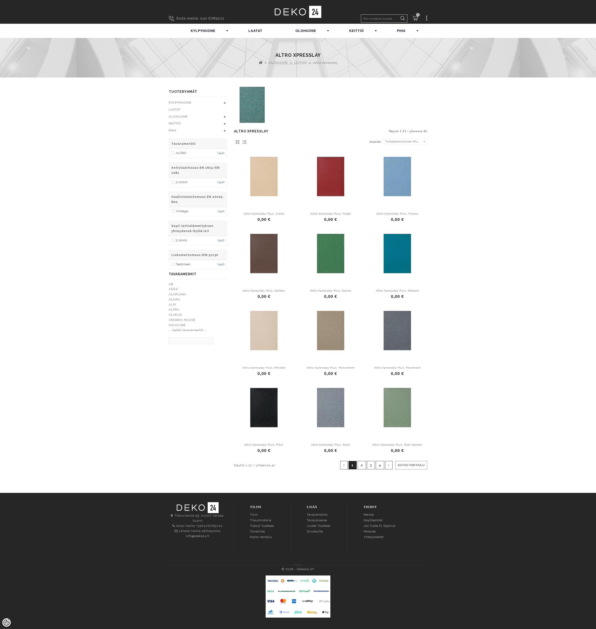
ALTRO (174, 309)
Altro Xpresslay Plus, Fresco (397, 213)
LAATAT (255, 31)
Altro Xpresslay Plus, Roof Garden (397, 444)
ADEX (173, 289)
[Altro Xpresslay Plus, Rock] (331, 407)
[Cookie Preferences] (6, 622)
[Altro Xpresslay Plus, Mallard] (397, 253)
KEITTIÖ (356, 31)
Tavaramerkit (317, 514)
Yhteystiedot (374, 537)
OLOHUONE (305, 31)
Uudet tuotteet (318, 526)
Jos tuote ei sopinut (380, 526)
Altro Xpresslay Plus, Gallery (264, 290)
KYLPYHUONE (203, 31)
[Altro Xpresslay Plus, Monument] (331, 330)
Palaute (370, 531)
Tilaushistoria (260, 520)
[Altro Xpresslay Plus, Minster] (264, 330)
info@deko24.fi (198, 536)
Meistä (369, 514)
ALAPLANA (177, 294)
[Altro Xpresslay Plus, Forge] (331, 176)
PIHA (401, 31)
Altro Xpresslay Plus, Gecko (330, 290)
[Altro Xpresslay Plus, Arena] (264, 176)
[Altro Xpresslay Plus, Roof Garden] (397, 407)
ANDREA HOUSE (182, 320)
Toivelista (257, 531)
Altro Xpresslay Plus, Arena (264, 213)
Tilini (254, 514)
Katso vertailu (261, 537)
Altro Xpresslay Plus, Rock (330, 444)
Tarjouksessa (317, 520)
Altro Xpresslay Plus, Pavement (397, 367)
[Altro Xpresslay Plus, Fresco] (397, 176)
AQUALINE (177, 325)
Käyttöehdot (373, 520)
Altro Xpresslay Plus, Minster (264, 367)
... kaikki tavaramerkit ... (188, 330)
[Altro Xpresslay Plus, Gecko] (331, 253)
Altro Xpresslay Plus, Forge (331, 213)
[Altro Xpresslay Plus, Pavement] (397, 330)
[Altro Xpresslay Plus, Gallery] (264, 253)
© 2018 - (289, 569)
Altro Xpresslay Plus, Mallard (397, 290)
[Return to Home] (261, 62)
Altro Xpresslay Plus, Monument (331, 367)
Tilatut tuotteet (262, 526)
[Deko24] (298, 11)
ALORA (174, 299)
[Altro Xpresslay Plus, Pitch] (264, 407)
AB (171, 284)
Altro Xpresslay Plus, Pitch (264, 444)
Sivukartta (315, 531)
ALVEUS (175, 314)
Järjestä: (375, 141)
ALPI (172, 304)
